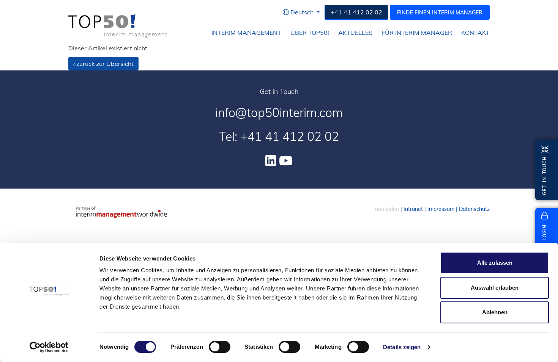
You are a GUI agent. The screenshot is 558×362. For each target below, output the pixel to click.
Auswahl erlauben (495, 287)
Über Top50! (309, 32)
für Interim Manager (416, 32)
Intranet (413, 209)
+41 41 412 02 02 (356, 12)
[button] (301, 12)
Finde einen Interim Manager (439, 12)
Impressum (440, 209)
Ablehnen (495, 312)
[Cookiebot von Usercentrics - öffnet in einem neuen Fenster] (49, 347)
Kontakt (475, 32)
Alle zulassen (494, 262)
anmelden (387, 209)
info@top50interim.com (279, 112)
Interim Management (246, 32)
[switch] (219, 347)
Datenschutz (474, 209)
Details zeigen (402, 347)
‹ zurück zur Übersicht (103, 63)
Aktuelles (355, 32)
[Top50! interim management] (117, 26)
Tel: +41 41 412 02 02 (279, 136)
